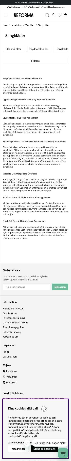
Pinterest (11, 382)
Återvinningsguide (13, 327)
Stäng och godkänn (44, 448)
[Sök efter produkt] (47, 15)
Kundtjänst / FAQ (13, 308)
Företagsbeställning (14, 317)
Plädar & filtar (13, 48)
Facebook (11, 370)
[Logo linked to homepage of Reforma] (24, 15)
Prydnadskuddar (38, 48)
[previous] (5, 48)
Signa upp (60, 286)
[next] (65, 48)
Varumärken (10, 356)
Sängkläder (43, 25)
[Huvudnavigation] (5, 15)
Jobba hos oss (10, 336)
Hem (5, 25)
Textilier (29, 25)
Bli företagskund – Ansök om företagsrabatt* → (37, 2)
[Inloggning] (53, 15)
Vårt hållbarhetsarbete (15, 322)
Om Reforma (10, 313)
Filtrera (35, 60)
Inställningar (18, 448)
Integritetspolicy (12, 331)
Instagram (11, 376)
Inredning (16, 25)
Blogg (6, 351)
